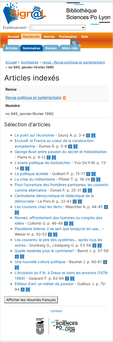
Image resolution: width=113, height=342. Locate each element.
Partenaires (68, 37)
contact (56, 311)
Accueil (13, 37)
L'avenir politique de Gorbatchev (42, 162)
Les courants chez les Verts (38, 206)
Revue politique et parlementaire (33, 97)
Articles (12, 48)
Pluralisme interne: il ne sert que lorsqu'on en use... (58, 228)
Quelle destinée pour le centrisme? (44, 250)
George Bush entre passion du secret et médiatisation (61, 151)
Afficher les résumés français (31, 299)
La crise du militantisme (35, 179)
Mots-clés (70, 48)
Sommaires (31, 48)
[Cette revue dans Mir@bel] (64, 97)
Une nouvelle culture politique (40, 261)
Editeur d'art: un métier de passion (44, 283)
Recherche (31, 37)
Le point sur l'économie (34, 135)
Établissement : (16, 27)
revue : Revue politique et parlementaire (73, 62)
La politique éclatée (31, 173)
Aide (84, 37)
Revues (51, 48)
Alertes (49, 37)
